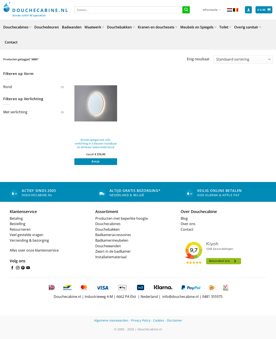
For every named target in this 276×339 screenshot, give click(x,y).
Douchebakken (119, 27)
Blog (184, 218)
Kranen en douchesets (156, 27)
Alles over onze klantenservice (34, 250)
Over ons (188, 223)
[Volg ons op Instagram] (17, 268)
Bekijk (96, 161)
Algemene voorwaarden (111, 320)
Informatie (210, 10)
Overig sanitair (246, 27)
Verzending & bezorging (29, 240)
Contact (11, 42)
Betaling (16, 218)
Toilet (223, 27)
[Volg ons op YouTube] (28, 268)
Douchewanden (108, 246)
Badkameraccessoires (113, 234)
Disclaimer (174, 320)
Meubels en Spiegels (196, 27)
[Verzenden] (186, 10)
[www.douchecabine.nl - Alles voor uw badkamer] (35, 10)
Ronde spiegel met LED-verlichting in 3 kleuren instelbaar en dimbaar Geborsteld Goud (96, 143)
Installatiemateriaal (111, 257)
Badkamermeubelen (111, 240)
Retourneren (20, 229)
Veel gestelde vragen (26, 234)
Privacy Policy (140, 320)
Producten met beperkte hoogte (121, 218)
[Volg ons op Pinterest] (23, 268)
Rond (7, 86)
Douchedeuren (46, 27)
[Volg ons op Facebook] (12, 268)
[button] (248, 9)
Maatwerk (93, 27)
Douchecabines (15, 27)
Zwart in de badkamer (113, 251)
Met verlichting (15, 112)
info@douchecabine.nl (180, 296)
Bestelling (17, 223)
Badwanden (72, 27)
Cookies (158, 320)
